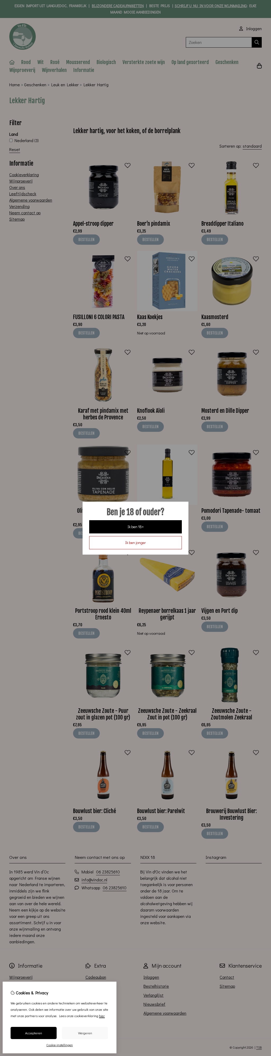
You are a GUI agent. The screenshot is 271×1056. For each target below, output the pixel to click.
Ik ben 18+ (136, 526)
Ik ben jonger (135, 542)
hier (102, 1015)
